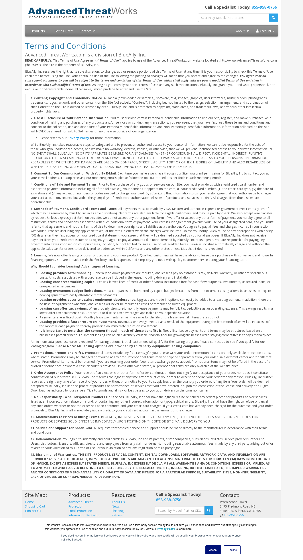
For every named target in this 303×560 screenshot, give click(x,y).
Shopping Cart (35, 506)
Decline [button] (232, 550)
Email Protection (80, 511)
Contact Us (88, 31)
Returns (117, 515)
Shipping (118, 511)
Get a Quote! (64, 31)
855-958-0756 (264, 7)
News (116, 506)
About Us (242, 31)
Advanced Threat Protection (80, 504)
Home (29, 502)
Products (39, 31)
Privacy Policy (78, 138)
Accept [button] (213, 550)
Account (265, 31)
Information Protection (84, 515)
